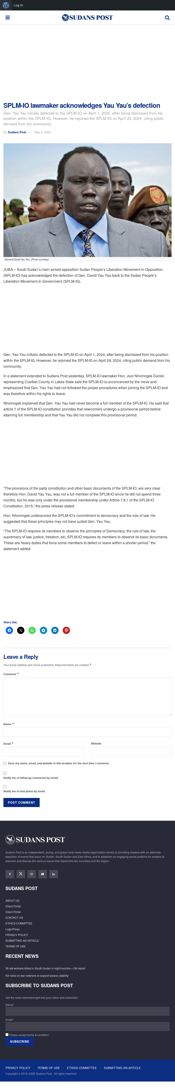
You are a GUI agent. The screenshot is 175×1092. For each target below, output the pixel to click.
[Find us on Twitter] (20, 874)
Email (8, 743)
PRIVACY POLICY (16, 935)
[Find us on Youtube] (42, 874)
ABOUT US (12, 900)
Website (96, 743)
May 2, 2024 (42, 132)
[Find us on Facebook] (9, 874)
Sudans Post (17, 132)
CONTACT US (14, 917)
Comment (11, 674)
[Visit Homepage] (87, 17)
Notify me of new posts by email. (24, 791)
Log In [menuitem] (18, 5)
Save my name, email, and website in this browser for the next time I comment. (58, 763)
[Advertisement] (87, 63)
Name (8, 724)
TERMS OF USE (15, 946)
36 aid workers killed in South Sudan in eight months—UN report (45, 968)
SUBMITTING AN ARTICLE (22, 940)
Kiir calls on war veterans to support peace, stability (37, 975)
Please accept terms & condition (28, 1035)
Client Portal (13, 906)
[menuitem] (6, 5)
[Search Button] (167, 17)
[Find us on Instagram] (31, 874)
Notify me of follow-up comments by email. (30, 778)
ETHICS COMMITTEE (18, 923)
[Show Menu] (7, 17)
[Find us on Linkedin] (53, 874)
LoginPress (12, 929)
